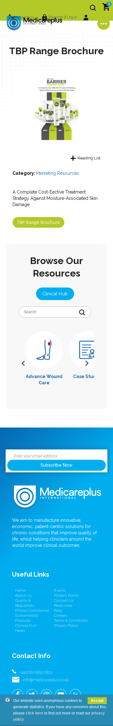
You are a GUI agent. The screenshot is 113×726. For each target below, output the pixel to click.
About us (23, 595)
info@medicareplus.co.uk (46, 679)
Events (60, 590)
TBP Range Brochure (38, 222)
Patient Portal (66, 595)
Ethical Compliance (32, 610)
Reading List (89, 158)
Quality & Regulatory (24, 603)
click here (34, 713)
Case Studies (88, 376)
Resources (63, 605)
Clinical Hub (55, 294)
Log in (72, 17)
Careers (60, 615)
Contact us (63, 600)
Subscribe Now (56, 465)
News (20, 630)
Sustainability (27, 615)
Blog (58, 610)
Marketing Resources (57, 173)
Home (20, 590)
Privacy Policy (66, 625)
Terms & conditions (71, 620)
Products (22, 620)
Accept (97, 700)
